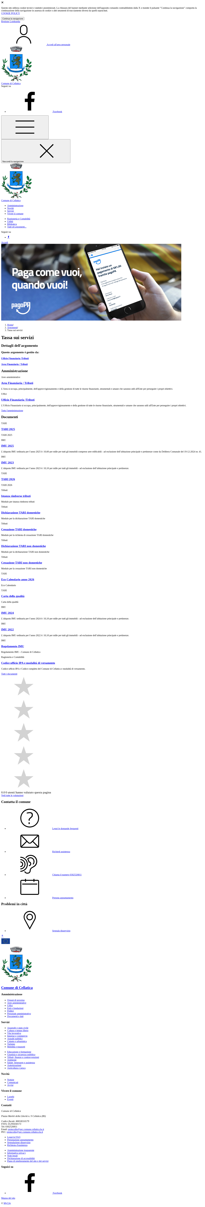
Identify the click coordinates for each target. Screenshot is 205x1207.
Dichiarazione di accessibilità (21, 1158)
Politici (10, 1011)
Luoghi (10, 1096)
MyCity (7, 1203)
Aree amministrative (16, 1003)
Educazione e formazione (19, 1052)
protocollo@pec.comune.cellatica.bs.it (26, 1129)
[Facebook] (8, 237)
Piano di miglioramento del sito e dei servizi (27, 1161)
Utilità (10, 221)
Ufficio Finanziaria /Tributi (15, 358)
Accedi (4, 242)
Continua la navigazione (12, 19)
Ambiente (12, 1060)
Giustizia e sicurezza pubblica (21, 1054)
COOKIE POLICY (10, 13)
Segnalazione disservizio (18, 1142)
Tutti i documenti (9, 674)
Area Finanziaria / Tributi (14, 364)
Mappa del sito (8, 1198)
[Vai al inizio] (2, 936)
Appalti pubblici (15, 1038)
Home (10, 325)
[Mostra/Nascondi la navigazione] (25, 127)
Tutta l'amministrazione (12, 410)
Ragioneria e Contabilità (18, 218)
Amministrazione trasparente (20, 1150)
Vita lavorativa (14, 1033)
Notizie (10, 1079)
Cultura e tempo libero (17, 1030)
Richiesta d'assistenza (17, 1145)
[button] (15, 205)
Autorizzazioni (14, 1065)
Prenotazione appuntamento (20, 1140)
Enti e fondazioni (15, 1008)
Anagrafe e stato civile (17, 1028)
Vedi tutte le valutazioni (12, 795)
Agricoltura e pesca (16, 1068)
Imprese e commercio (17, 1036)
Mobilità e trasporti (16, 1046)
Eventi (10, 1099)
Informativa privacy (16, 1153)
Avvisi (10, 1085)
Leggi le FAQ (13, 1137)
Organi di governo (16, 1000)
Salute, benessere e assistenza (21, 1062)
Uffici (10, 1005)
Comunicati (12, 1082)
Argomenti (12, 327)
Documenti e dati (15, 1016)
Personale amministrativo (19, 1013)
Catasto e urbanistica (17, 1041)
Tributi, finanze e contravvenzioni (23, 1057)
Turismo (11, 1044)
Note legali (12, 1155)
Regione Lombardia (10, 21)
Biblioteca (12, 224)
